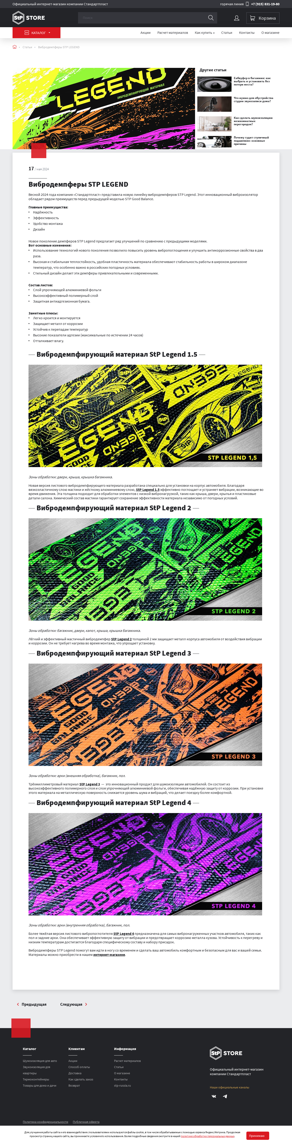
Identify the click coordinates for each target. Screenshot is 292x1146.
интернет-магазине (109, 954)
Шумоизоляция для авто (40, 1061)
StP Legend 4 (123, 933)
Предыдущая (34, 1004)
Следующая (71, 1004)
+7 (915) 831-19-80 (265, 4)
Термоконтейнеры (36, 1079)
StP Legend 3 (89, 784)
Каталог (38, 32)
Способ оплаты (79, 1067)
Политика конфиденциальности (45, 1122)
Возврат (74, 1085)
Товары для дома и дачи (39, 1085)
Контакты (247, 32)
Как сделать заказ (80, 1079)
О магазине (270, 32)
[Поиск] (211, 18)
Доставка (74, 1073)
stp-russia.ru (122, 1085)
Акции (146, 32)
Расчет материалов (172, 32)
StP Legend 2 (121, 639)
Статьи (226, 32)
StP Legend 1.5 (147, 489)
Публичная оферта (86, 1122)
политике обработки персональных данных (207, 1136)
